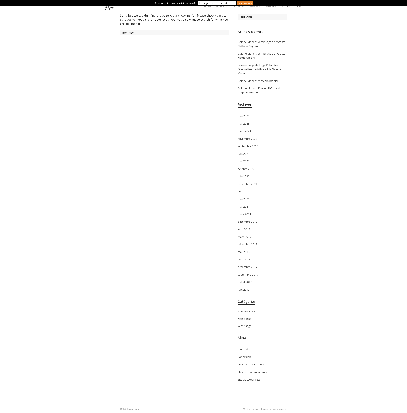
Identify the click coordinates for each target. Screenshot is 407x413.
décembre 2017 (247, 267)
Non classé (244, 319)
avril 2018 (244, 259)
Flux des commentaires (252, 372)
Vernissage (244, 326)
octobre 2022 (246, 169)
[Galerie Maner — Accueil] (109, 6)
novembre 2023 (247, 138)
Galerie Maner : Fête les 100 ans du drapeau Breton (260, 90)
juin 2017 (244, 289)
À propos (286, 6)
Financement (271, 6)
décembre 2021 (247, 184)
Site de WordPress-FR (251, 379)
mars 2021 (244, 214)
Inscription (244, 349)
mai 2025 (244, 123)
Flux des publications (251, 364)
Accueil (207, 6)
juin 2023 (244, 154)
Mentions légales (251, 408)
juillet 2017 (245, 282)
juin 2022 (244, 176)
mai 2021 (244, 206)
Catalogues (239, 6)
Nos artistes (222, 6)
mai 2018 (244, 252)
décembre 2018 (247, 244)
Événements (255, 6)
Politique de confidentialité (274, 408)
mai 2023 (244, 161)
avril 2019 (244, 229)
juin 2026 (244, 116)
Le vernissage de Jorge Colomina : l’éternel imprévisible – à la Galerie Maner (259, 69)
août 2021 (244, 191)
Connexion (244, 357)
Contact (298, 6)
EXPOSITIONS (246, 311)
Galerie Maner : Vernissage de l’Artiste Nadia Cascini (261, 55)
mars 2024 (244, 131)
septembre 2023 (248, 146)
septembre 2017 (248, 274)
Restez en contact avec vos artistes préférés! (175, 3)
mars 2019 (244, 237)
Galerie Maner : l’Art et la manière (259, 81)
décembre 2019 (247, 221)
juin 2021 (244, 199)
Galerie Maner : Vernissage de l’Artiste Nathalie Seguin (261, 44)
